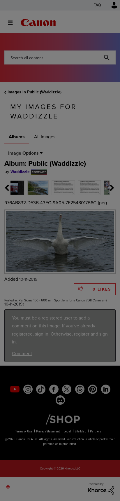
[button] (100, 204)
